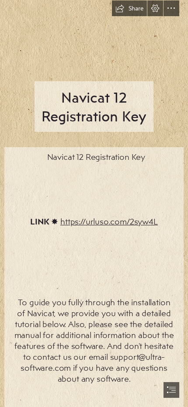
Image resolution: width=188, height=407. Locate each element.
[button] (129, 8)
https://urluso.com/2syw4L (109, 221)
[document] (94, 203)
